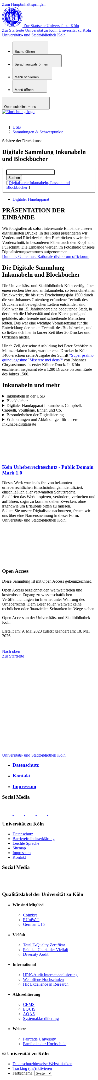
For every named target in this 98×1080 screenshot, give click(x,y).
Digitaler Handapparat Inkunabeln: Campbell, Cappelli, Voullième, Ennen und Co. (42, 407)
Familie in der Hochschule (44, 1044)
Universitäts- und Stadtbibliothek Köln (34, 35)
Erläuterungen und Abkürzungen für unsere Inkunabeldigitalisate (40, 421)
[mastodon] (42, 813)
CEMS (28, 1004)
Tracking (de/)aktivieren (32, 1068)
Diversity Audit (35, 954)
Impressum (24, 786)
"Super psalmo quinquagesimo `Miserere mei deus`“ (48, 357)
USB (17, 127)
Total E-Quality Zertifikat (44, 945)
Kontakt (22, 775)
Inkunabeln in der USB (26, 396)
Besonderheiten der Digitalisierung (35, 415)
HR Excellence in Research (45, 984)
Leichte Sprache (26, 843)
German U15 (34, 924)
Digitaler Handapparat (31, 199)
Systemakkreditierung (41, 1018)
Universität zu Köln (46, 30)
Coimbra (30, 915)
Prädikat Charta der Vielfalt (45, 949)
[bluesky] (8, 813)
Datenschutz (26, 765)
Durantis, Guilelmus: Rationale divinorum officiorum (45, 256)
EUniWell (31, 920)
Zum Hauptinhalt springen (23, 4)
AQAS (29, 1014)
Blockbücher (17, 401)
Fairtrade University (39, 1039)
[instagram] (31, 813)
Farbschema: (23, 1073)
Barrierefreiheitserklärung (34, 838)
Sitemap (19, 848)
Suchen (14, 178)
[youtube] (53, 813)
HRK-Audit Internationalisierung (50, 975)
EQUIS (29, 1009)
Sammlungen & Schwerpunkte (38, 132)
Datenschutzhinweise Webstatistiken (42, 1064)
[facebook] (19, 813)
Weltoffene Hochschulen (43, 979)
